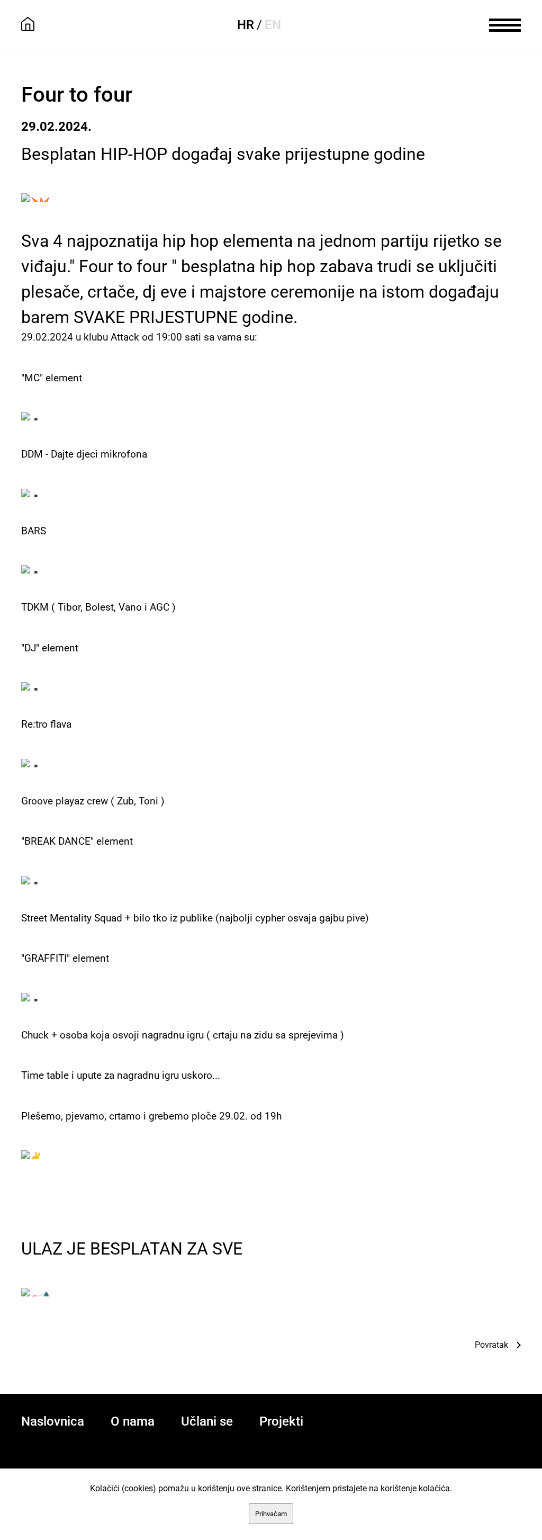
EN (273, 25)
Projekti (281, 1421)
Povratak (491, 1345)
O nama (133, 1421)
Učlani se (207, 1421)
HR (245, 25)
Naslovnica (52, 1421)
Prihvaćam (271, 1514)
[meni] (504, 24)
